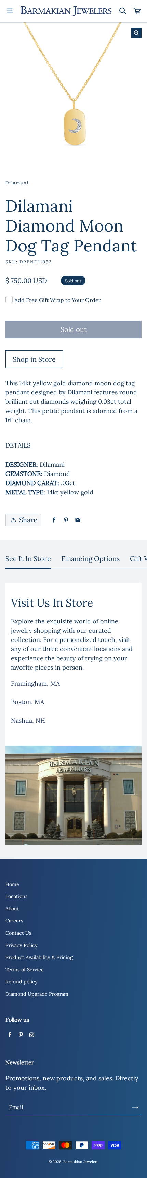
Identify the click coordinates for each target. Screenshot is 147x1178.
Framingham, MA (35, 683)
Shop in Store (34, 359)
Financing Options (90, 558)
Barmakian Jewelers (80, 1161)
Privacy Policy (21, 945)
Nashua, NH (28, 720)
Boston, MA (27, 702)
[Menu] (9, 11)
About (12, 909)
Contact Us (18, 933)
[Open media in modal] (136, 33)
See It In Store (28, 558)
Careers (14, 921)
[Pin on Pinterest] (66, 520)
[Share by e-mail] (78, 520)
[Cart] (137, 11)
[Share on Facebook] (54, 520)
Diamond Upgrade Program (36, 994)
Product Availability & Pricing (39, 957)
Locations (16, 896)
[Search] (122, 11)
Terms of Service (24, 970)
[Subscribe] (135, 1107)
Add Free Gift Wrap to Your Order (57, 300)
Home (12, 884)
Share (28, 520)
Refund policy (21, 982)
